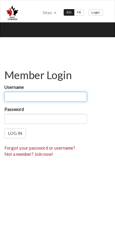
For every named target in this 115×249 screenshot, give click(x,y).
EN (69, 12)
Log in (15, 133)
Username (14, 87)
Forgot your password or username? (39, 147)
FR (79, 12)
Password (14, 109)
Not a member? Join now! (28, 154)
